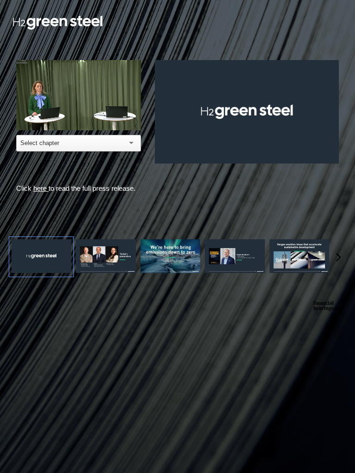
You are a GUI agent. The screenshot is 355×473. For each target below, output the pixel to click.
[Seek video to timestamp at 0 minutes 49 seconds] (105, 256)
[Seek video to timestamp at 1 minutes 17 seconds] (170, 256)
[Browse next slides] (338, 256)
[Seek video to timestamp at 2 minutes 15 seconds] (234, 256)
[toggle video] (106, 116)
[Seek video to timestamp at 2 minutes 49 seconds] (299, 256)
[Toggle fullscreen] (332, 67)
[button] (30, 116)
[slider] (78, 102)
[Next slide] (332, 134)
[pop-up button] (120, 116)
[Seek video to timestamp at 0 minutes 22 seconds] (41, 256)
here (41, 188)
